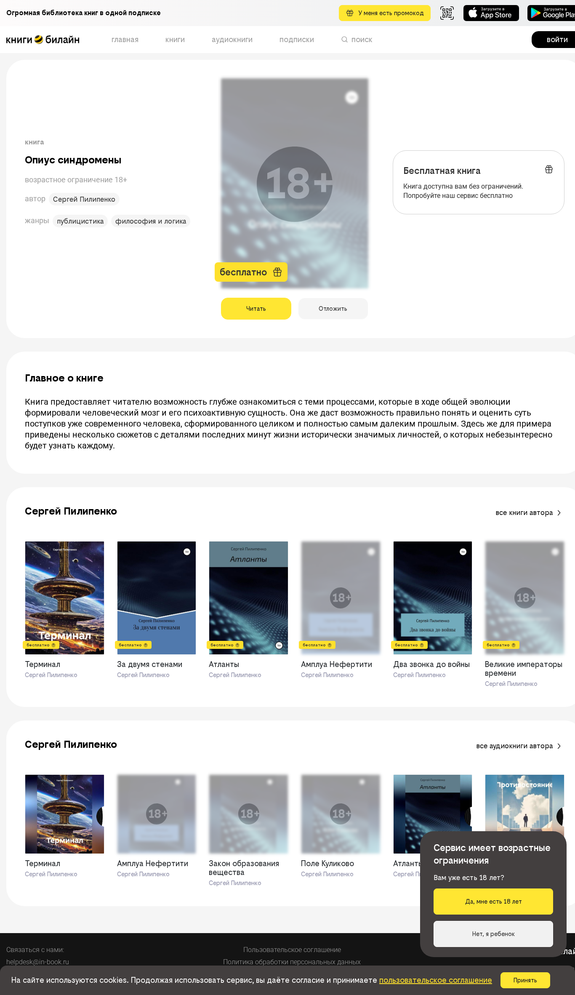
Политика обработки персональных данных (292, 962)
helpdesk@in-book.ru (37, 962)
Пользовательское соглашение (292, 950)
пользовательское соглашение (435, 980)
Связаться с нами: (35, 950)
